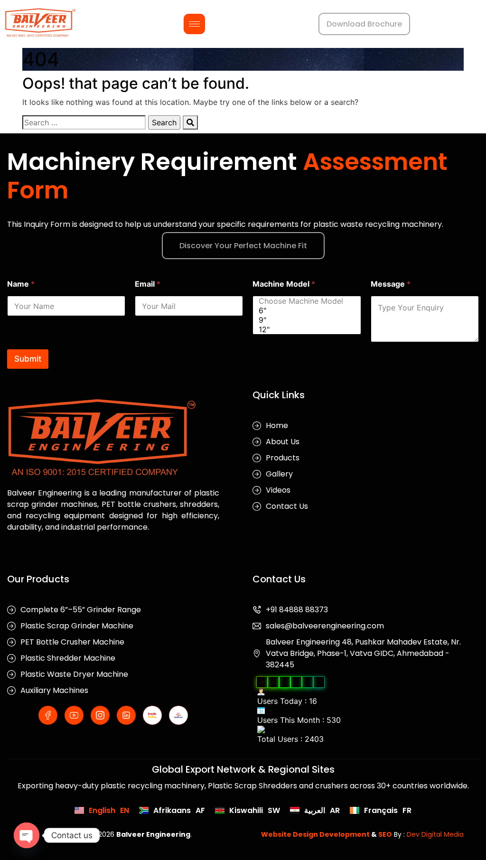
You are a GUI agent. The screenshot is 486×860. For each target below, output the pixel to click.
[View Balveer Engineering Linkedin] (126, 715)
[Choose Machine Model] (304, 301)
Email (147, 284)
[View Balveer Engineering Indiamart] (178, 715)
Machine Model (283, 284)
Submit (27, 359)
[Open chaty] (26, 835)
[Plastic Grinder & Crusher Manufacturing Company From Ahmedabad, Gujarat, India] (40, 22)
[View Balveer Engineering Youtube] (74, 715)
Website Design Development (315, 834)
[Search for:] (84, 122)
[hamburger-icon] (194, 24)
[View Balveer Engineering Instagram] (100, 715)
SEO (385, 834)
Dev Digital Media (435, 834)
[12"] (304, 329)
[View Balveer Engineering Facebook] (47, 715)
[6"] (304, 310)
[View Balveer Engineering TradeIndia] (152, 715)
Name (21, 284)
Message (391, 284)
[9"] (304, 320)
